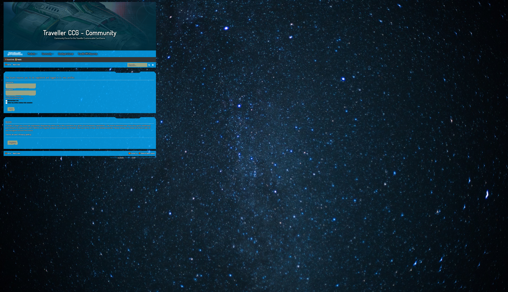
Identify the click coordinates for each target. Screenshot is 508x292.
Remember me (13, 100)
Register (12, 142)
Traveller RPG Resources (87, 53)
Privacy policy (25, 135)
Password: (9, 89)
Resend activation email (14, 98)
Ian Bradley (121, 157)
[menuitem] (146, 153)
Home (15, 54)
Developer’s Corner (65, 53)
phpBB (133, 157)
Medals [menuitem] (19, 60)
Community (47, 53)
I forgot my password (13, 96)
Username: (10, 82)
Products (31, 53)
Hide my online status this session (20, 102)
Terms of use (11, 135)
